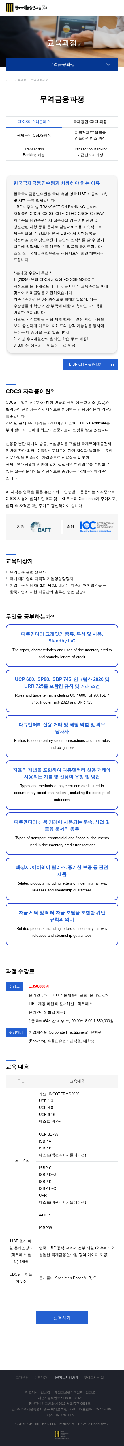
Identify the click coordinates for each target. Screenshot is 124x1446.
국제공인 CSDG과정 (34, 135)
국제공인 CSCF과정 (90, 121)
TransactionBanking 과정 (34, 152)
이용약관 (40, 1377)
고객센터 (22, 1377)
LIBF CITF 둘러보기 (86, 364)
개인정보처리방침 (65, 1377)
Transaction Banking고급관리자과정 (90, 152)
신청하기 (62, 1317)
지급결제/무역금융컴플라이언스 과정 (90, 135)
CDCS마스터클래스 (34, 121)
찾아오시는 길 (94, 1377)
